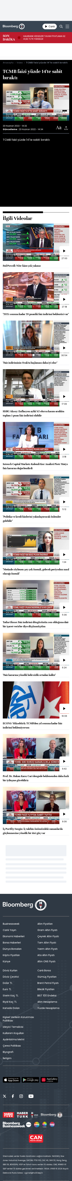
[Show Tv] (36, 1124)
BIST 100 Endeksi (46, 995)
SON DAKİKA (9, 37)
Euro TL (7, 989)
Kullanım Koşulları (13, 1033)
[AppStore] (11, 1079)
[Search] (61, 26)
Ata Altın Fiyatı (46, 955)
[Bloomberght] (14, 26)
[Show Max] (52, 1124)
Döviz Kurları (10, 970)
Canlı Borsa (44, 970)
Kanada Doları (11, 1008)
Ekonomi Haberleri (13, 936)
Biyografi (8, 1052)
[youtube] (30, 1096)
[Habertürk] (8, 1115)
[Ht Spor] (34, 1115)
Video (20, 62)
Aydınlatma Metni (13, 1039)
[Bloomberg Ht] (52, 1115)
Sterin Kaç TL (10, 995)
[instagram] (21, 1096)
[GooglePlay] (30, 1079)
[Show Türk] (44, 1124)
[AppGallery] (49, 1079)
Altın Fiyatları (45, 924)
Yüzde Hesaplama (48, 1008)
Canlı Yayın (9, 930)
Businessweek (11, 924)
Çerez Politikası (12, 1045)
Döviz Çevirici (11, 976)
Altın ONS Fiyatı (46, 961)
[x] (4, 1096)
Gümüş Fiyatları (46, 976)
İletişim (7, 1058)
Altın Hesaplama (47, 1002)
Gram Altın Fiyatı (47, 930)
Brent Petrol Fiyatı (48, 983)
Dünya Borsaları (12, 949)
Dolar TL (7, 983)
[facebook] (13, 1096)
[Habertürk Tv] (22, 1115)
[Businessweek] (17, 1124)
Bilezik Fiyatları (45, 989)
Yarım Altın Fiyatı (47, 949)
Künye (6, 961)
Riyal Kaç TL (10, 1002)
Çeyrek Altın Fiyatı (48, 936)
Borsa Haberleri (12, 942)
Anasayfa (8, 62)
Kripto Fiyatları (11, 955)
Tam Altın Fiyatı (46, 942)
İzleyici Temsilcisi (13, 1027)
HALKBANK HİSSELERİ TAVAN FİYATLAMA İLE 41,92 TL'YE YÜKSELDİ (44, 37)
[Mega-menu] (67, 26)
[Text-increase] (59, 127)
